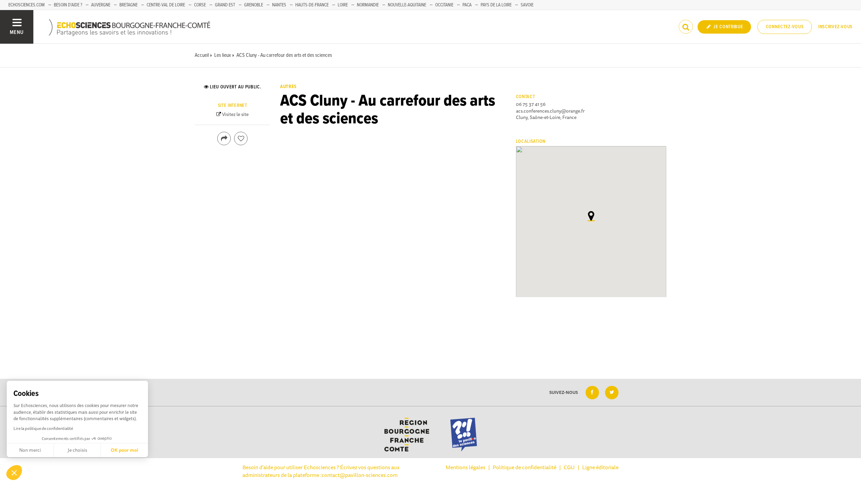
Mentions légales (465, 467)
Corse (200, 5)
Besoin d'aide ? (68, 5)
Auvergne (100, 5)
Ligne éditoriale (600, 467)
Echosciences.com (26, 5)
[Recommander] (241, 138)
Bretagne (128, 5)
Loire (343, 5)
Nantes (279, 5)
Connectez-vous (785, 27)
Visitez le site (235, 114)
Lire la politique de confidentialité (43, 428)
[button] (14, 473)
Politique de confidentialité (524, 467)
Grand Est (225, 5)
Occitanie (444, 5)
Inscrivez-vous (835, 27)
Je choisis (77, 450)
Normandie (368, 5)
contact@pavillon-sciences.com (360, 475)
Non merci (30, 450)
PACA (467, 5)
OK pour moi (124, 450)
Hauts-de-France (312, 5)
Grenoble (253, 5)
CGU (569, 467)
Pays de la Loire (496, 5)
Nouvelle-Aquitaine (407, 5)
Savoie (527, 5)
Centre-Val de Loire (166, 5)
